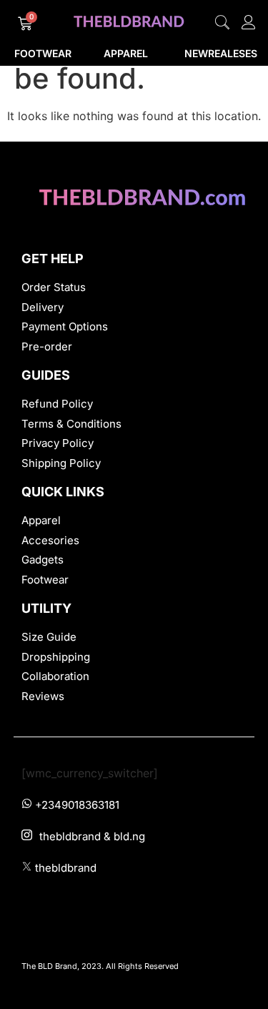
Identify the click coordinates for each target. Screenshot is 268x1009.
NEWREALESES (220, 53)
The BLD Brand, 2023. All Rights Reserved (100, 966)
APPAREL (126, 53)
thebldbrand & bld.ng (92, 836)
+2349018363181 (77, 805)
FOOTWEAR (42, 53)
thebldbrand (65, 868)
